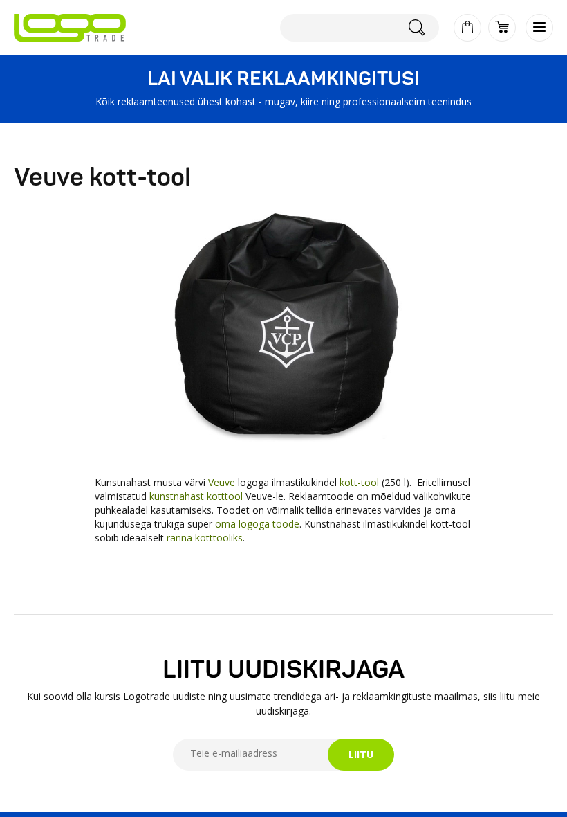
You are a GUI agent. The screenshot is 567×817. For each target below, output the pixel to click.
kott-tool (361, 482)
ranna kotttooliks (203, 537)
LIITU (360, 754)
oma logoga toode (257, 523)
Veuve (223, 482)
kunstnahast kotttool (196, 496)
